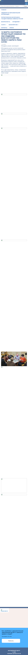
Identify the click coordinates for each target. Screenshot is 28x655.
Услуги (3, 24)
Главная (3, 9)
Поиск (25, 6)
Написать (11, 640)
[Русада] (26, 1)
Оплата (11, 27)
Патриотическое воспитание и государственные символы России (12, 17)
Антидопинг (16, 21)
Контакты (4, 27)
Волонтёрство (13, 24)
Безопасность (5, 21)
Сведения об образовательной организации (10, 13)
